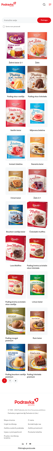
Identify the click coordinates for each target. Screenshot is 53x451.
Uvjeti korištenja (10, 424)
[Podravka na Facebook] (26, 444)
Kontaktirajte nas (34, 424)
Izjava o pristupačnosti (13, 432)
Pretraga (44, 20)
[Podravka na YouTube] (30, 444)
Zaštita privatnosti (35, 428)
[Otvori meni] (50, 4)
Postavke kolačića (35, 432)
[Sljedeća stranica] (15, 380)
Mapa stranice (9, 420)
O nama (31, 420)
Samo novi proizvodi (13, 26)
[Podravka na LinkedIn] (23, 444)
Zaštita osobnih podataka (14, 428)
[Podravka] (8, 6)
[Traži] (44, 4)
